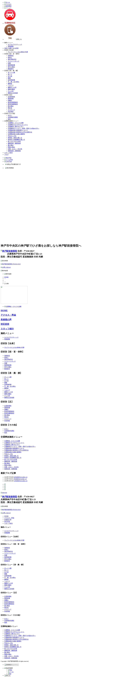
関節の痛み (11, 147)
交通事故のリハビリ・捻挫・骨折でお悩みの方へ (23, 128)
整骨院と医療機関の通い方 (16, 139)
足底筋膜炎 (11, 96)
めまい (10, 115)
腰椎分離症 (11, 89)
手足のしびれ (12, 136)
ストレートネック (13, 61)
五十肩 (10, 76)
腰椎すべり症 (12, 87)
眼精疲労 (11, 68)
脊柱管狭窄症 (12, 59)
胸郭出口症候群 (13, 93)
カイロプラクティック (15, 44)
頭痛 (9, 63)
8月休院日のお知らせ (20, 477)
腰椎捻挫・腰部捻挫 (14, 143)
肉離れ (10, 100)
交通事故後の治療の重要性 (16, 134)
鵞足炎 (10, 108)
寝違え (10, 57)
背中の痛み (11, 67)
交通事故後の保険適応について (18, 130)
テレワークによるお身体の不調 (18, 52)
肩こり (10, 74)
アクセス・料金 (8, 315)
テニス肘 (11, 91)
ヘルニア (11, 85)
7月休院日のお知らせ (20, 479)
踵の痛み (11, 106)
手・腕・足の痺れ (13, 82)
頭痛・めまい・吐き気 (15, 149)
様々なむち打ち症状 (14, 141)
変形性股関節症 (13, 102)
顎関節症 (11, 55)
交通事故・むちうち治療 (16, 123)
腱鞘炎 (10, 83)
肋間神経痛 (11, 65)
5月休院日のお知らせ (20, 481)
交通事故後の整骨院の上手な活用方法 (20, 132)
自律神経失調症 (13, 117)
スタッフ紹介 (8, 152)
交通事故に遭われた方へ (16, 126)
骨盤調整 (11, 46)
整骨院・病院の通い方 (15, 137)
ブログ (6, 154)
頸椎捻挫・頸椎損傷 (14, 151)
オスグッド (11, 109)
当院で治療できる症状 (11, 48)
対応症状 (5, 324)
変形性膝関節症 (13, 104)
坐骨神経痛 (11, 80)
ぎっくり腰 (11, 72)
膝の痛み (11, 145)
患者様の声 (6, 319)
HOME (6, 277)
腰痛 (9, 78)
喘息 (9, 119)
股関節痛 (11, 98)
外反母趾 (11, 111)
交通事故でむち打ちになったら (18, 124)
